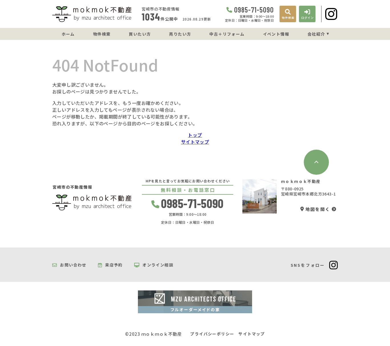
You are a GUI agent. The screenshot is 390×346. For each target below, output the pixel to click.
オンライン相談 (157, 265)
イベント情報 (276, 34)
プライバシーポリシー (212, 334)
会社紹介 (316, 34)
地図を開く (317, 209)
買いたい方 (140, 34)
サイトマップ (195, 141)
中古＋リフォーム (226, 34)
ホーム (68, 34)
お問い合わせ (73, 265)
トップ (195, 134)
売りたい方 (180, 34)
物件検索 (102, 34)
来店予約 (114, 265)
